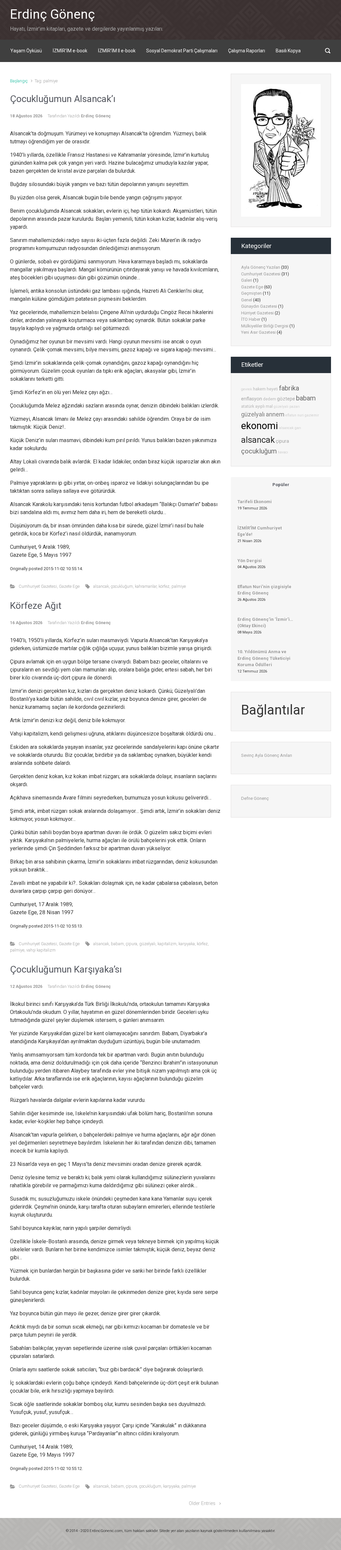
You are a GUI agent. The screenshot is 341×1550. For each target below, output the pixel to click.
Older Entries (202, 1503)
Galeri (246, 280)
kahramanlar (146, 586)
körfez (164, 586)
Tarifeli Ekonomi (254, 501)
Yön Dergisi (249, 560)
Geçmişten (251, 293)
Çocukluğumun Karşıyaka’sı (66, 969)
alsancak (101, 586)
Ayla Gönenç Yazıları (260, 267)
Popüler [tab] (280, 484)
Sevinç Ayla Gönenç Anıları (266, 755)
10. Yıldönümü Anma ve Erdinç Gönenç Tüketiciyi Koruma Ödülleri (263, 658)
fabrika (289, 388)
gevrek (246, 389)
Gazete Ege (69, 586)
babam (117, 943)
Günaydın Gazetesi (259, 306)
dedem (269, 398)
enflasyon (251, 399)
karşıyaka (186, 943)
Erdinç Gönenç (52, 14)
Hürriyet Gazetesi (257, 312)
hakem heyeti (265, 388)
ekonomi (259, 425)
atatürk (247, 406)
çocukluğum (122, 586)
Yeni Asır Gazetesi (258, 332)
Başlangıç (19, 80)
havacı (283, 452)
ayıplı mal (264, 406)
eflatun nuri (294, 415)
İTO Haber (250, 319)
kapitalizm (167, 943)
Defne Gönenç (255, 798)
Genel (246, 299)
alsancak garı (290, 428)
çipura (131, 943)
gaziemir (312, 415)
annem (275, 414)
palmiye (178, 586)
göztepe (286, 399)
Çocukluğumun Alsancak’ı (63, 98)
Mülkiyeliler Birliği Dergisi (264, 325)
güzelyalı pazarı (287, 406)
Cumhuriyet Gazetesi (38, 586)
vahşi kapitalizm (41, 950)
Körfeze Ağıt (36, 605)
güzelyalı (147, 943)
